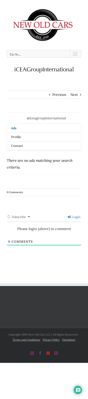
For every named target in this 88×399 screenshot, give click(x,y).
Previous (59, 94)
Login (76, 216)
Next (74, 94)
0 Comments (15, 191)
